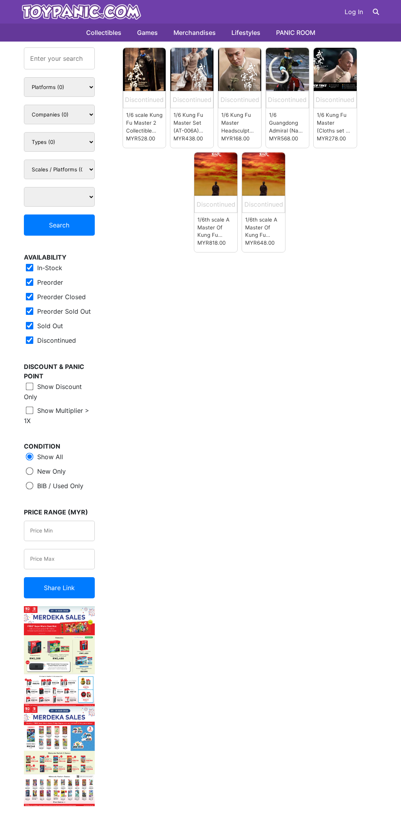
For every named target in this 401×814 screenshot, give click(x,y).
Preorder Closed (60, 297)
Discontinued (55, 340)
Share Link (59, 588)
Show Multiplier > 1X (56, 416)
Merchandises (194, 32)
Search (59, 225)
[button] (376, 12)
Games (147, 32)
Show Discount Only (53, 392)
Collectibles (103, 32)
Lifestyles (245, 32)
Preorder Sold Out (63, 311)
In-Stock (48, 268)
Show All (49, 457)
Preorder (49, 282)
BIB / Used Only (59, 486)
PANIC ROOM (295, 32)
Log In (354, 12)
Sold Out (49, 326)
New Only (50, 471)
